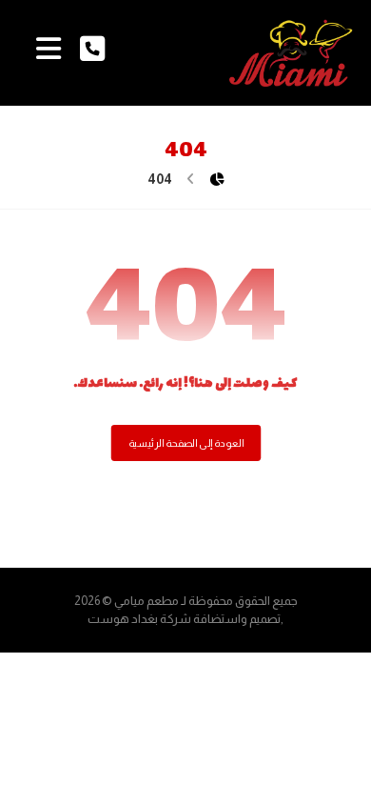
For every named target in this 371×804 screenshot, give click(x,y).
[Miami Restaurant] (291, 53)
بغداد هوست (123, 619)
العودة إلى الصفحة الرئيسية (185, 443)
